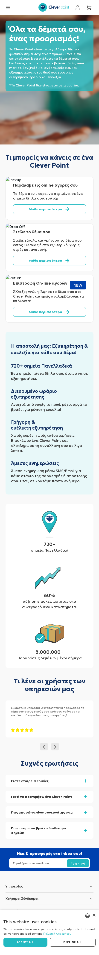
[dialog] (49, 932)
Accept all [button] (25, 942)
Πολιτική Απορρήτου (57, 934)
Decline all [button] (72, 942)
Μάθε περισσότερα (45, 209)
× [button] (94, 915)
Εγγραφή (78, 863)
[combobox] (87, 915)
